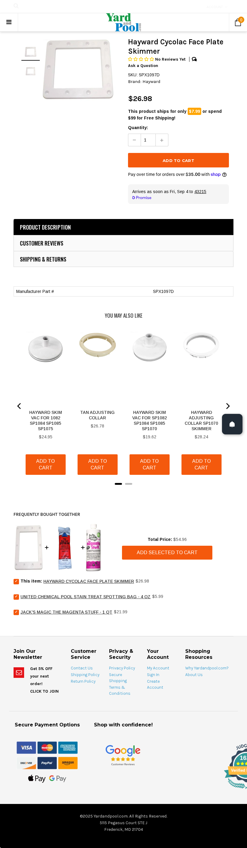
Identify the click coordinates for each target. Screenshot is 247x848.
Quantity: (138, 127)
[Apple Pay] (37, 778)
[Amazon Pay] (68, 762)
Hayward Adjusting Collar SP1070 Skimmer (201, 420)
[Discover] (26, 762)
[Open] (232, 424)
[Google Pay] (57, 778)
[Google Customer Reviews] (122, 754)
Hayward (151, 81)
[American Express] (68, 747)
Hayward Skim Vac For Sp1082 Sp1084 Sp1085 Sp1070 (149, 420)
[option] (78, 69)
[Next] (227, 406)
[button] (141, 59)
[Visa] (26, 747)
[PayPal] (47, 762)
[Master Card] (47, 747)
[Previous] (20, 406)
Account (215, 7)
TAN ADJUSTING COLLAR (97, 415)
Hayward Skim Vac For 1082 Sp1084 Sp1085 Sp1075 (45, 420)
